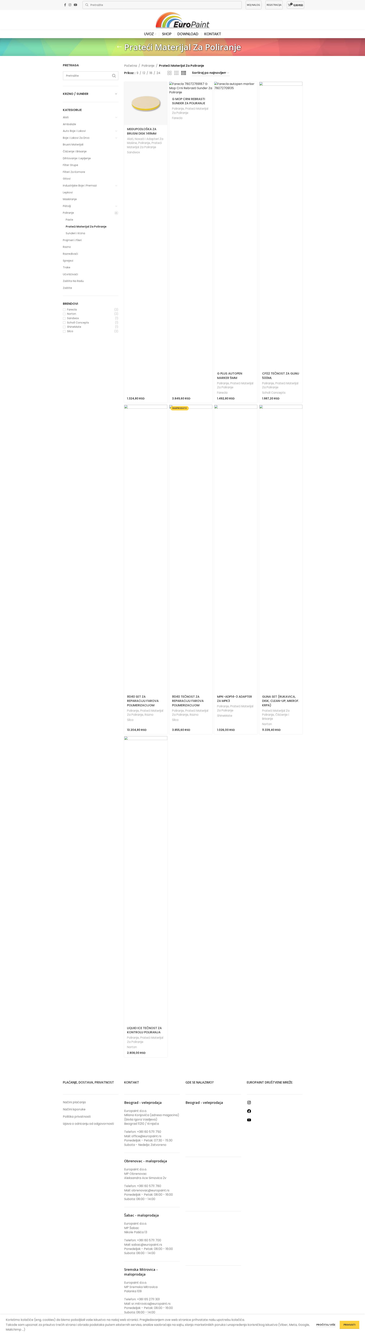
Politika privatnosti (77, 1117)
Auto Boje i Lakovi (74, 131)
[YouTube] (249, 1121)
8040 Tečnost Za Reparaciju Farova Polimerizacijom (188, 700)
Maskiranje (70, 199)
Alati (66, 117)
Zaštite (67, 288)
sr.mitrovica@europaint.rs (151, 1303)
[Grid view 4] (183, 73)
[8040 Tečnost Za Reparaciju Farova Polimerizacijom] (190, 548)
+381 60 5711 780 (149, 1186)
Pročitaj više (326, 1325)
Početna (130, 65)
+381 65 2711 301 (148, 1299)
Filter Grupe (70, 165)
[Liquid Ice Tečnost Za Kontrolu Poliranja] (145, 880)
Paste (69, 220)
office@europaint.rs (146, 1136)
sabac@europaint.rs (146, 1244)
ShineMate (74, 327)
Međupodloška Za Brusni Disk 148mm (141, 131)
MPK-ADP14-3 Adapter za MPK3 (234, 698)
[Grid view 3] (176, 73)
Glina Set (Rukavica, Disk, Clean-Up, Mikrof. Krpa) (280, 700)
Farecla (72, 309)
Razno (67, 247)
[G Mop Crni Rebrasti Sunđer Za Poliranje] (190, 88)
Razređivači (70, 254)
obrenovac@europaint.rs (150, 1190)
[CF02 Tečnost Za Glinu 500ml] (280, 225)
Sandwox (73, 318)
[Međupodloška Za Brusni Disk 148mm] (145, 103)
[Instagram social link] (70, 5)
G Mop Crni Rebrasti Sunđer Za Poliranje (188, 101)
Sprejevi (68, 261)
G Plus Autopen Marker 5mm (229, 375)
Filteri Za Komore (74, 172)
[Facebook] (249, 1112)
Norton (71, 314)
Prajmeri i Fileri (72, 240)
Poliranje (68, 213)
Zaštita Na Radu (73, 281)
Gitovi (67, 179)
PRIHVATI (349, 1325)
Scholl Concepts (78, 323)
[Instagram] (249, 1104)
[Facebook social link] (65, 5)
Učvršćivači (70, 274)
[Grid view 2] (169, 73)
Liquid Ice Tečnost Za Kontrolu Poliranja (144, 1030)
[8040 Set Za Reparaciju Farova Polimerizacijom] (145, 548)
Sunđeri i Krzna (75, 233)
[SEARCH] (114, 75)
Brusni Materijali (73, 144)
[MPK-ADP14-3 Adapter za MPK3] (235, 548)
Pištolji (67, 206)
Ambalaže (69, 124)
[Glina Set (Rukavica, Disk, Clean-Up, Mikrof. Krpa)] (280, 548)
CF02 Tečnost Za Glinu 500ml (280, 375)
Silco (70, 331)
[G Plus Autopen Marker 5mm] (235, 225)
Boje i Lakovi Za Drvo (76, 138)
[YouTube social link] (76, 5)
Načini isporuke (74, 1109)
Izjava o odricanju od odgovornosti (88, 1124)
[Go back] (119, 47)
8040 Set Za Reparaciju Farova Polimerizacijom (143, 700)
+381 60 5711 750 (149, 1132)
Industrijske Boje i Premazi (80, 185)
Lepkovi (68, 192)
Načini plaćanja (74, 1102)
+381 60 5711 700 (149, 1240)
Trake (66, 267)
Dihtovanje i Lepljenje (77, 158)
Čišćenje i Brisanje (75, 151)
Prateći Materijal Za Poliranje (86, 226)
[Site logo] (182, 20)
